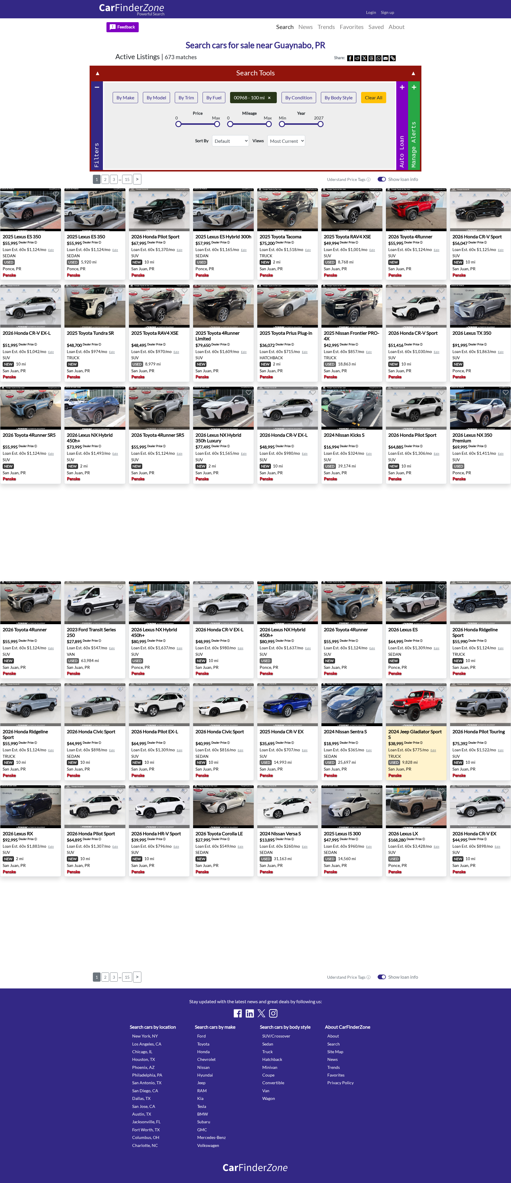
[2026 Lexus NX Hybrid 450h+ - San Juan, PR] (94, 408)
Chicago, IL (142, 1051)
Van (265, 1090)
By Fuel (213, 97)
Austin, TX (141, 1113)
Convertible (273, 1082)
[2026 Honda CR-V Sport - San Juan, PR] (480, 209)
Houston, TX (143, 1059)
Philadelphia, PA (147, 1074)
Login (371, 12)
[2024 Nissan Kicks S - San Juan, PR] (351, 408)
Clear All (373, 97)
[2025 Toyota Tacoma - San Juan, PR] (287, 209)
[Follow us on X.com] (261, 1013)
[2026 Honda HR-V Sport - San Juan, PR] (159, 806)
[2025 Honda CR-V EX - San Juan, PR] (287, 704)
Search (333, 1043)
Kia (200, 1098)
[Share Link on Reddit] (357, 58)
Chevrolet (206, 1059)
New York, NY (145, 1035)
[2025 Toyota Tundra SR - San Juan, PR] (94, 306)
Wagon (268, 1098)
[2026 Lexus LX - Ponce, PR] (416, 806)
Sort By (201, 140)
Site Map (335, 1051)
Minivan (269, 1067)
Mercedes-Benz (211, 1137)
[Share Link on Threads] (371, 58)
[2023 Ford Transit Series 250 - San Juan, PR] (94, 602)
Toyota (203, 1043)
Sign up (387, 12)
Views (258, 140)
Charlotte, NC (145, 1145)
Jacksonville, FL (146, 1121)
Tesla (201, 1106)
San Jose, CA (143, 1106)
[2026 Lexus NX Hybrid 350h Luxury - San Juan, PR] (223, 408)
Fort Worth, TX (146, 1129)
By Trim (186, 97)
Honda (203, 1051)
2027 (319, 118)
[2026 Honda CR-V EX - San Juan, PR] (480, 806)
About (333, 1035)
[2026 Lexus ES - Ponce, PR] (416, 602)
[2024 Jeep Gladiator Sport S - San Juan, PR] (416, 704)
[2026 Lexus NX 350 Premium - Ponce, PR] (480, 408)
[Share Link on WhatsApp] (378, 58)
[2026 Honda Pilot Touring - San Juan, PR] (480, 704)
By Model (156, 97)
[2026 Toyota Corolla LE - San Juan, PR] (223, 806)
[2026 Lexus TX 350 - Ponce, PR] (480, 306)
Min (282, 118)
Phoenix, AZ (143, 1067)
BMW (202, 1113)
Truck (267, 1051)
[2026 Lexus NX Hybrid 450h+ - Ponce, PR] (159, 602)
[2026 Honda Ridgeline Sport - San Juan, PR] (480, 602)
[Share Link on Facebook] (350, 58)
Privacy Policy (340, 1082)
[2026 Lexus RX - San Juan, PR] (30, 806)
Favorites (336, 1074)
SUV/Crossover (276, 1035)
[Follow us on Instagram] (273, 1013)
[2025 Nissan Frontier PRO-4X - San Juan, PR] (351, 306)
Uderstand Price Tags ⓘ (349, 179)
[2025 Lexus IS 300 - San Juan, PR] (351, 806)
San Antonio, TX (146, 1082)
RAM (202, 1090)
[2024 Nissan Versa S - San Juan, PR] (287, 806)
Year (301, 113)
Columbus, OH (145, 1137)
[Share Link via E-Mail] (386, 58)
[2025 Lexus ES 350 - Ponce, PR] (30, 209)
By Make (125, 97)
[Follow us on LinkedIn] (249, 1013)
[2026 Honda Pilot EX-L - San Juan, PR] (159, 704)
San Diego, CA (145, 1090)
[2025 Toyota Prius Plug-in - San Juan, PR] (287, 306)
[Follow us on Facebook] (237, 1013)
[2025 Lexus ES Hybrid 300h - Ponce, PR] (223, 209)
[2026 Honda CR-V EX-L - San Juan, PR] (30, 306)
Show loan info (403, 179)
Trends (333, 1067)
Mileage (249, 113)
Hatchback (272, 1059)
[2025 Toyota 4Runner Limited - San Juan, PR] (223, 306)
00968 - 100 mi (252, 97)
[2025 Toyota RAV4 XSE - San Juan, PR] (351, 209)
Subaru (203, 1121)
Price (198, 113)
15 (127, 179)
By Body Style (338, 97)
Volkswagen (208, 1145)
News (332, 1059)
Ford (201, 1035)
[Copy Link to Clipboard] (393, 58)
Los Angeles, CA (146, 1043)
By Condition (298, 97)
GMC (202, 1129)
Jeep (201, 1082)
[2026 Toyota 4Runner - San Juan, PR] (416, 209)
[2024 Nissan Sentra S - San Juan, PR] (351, 704)
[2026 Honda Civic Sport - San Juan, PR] (94, 704)
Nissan (203, 1067)
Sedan (267, 1043)
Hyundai (205, 1074)
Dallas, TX (141, 1098)
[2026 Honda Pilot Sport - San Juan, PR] (159, 209)
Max (216, 118)
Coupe (268, 1074)
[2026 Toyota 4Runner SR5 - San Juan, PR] (30, 408)
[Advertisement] (32, 143)
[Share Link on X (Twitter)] (364, 58)
